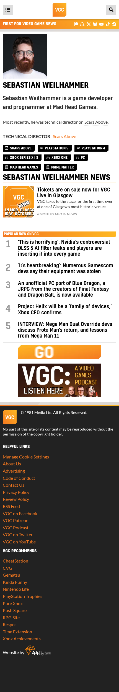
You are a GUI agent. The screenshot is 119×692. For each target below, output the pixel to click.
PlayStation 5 (56, 148)
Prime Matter (62, 167)
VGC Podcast (16, 527)
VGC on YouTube (19, 541)
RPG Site (11, 617)
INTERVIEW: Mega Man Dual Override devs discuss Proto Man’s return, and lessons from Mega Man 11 (65, 330)
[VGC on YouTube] (101, 24)
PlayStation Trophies (22, 596)
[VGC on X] (89, 24)
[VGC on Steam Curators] (114, 24)
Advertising (14, 470)
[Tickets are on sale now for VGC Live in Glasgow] (18, 201)
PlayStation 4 (93, 148)
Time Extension (17, 631)
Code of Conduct (19, 478)
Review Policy (16, 499)
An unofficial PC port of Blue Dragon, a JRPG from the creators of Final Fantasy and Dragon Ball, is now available (63, 289)
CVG (7, 568)
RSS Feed (11, 506)
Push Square (15, 610)
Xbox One (59, 157)
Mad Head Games (24, 167)
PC (83, 157)
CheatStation (15, 560)
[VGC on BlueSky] (95, 24)
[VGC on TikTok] (108, 24)
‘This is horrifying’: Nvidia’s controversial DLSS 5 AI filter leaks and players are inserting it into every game (64, 248)
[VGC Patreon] (76, 24)
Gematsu (11, 574)
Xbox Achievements (22, 638)
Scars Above (96, 122)
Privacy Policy (16, 492)
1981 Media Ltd (38, 412)
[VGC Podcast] (82, 24)
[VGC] (59, 10)
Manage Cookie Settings (26, 456)
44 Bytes (38, 650)
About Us (12, 463)
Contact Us (13, 485)
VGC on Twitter (18, 534)
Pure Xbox (13, 603)
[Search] (111, 10)
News (72, 214)
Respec (9, 624)
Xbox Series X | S (24, 157)
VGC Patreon (16, 520)
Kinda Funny (15, 582)
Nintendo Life (16, 589)
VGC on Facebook (20, 513)
